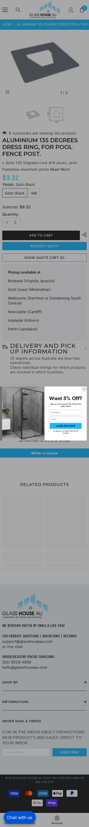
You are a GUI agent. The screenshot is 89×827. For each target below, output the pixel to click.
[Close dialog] (84, 389)
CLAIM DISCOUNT (65, 425)
